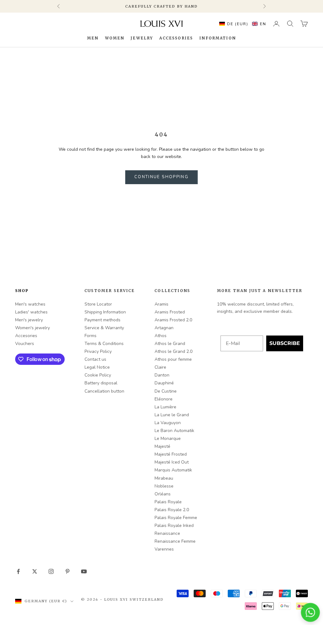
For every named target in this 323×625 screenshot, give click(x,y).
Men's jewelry (29, 320)
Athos (161, 336)
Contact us (95, 359)
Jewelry (142, 38)
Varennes (164, 549)
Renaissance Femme (175, 541)
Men (92, 38)
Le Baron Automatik (174, 431)
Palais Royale (168, 502)
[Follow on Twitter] (35, 571)
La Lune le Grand (172, 415)
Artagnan (164, 328)
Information (217, 38)
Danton (162, 375)
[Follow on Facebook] (18, 571)
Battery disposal (101, 383)
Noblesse (164, 486)
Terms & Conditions (104, 344)
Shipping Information (105, 312)
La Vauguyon (168, 423)
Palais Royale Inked (174, 526)
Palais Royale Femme (176, 518)
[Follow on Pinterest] (67, 571)
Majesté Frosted (171, 454)
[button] (241, 24)
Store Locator (98, 304)
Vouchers (24, 344)
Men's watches (30, 304)
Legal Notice (97, 367)
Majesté (162, 446)
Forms (91, 336)
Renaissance (167, 533)
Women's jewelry (32, 328)
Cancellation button (104, 391)
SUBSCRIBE (284, 343)
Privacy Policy (98, 351)
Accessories (176, 38)
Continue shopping (161, 177)
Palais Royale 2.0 (172, 510)
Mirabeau (164, 478)
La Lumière (165, 407)
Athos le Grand (170, 344)
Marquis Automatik (173, 470)
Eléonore (164, 399)
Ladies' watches (31, 312)
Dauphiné (164, 383)
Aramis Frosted (170, 312)
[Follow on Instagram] (51, 571)
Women (115, 38)
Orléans (163, 494)
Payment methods (102, 320)
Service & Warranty (104, 328)
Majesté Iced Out (172, 462)
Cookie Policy (98, 375)
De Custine (166, 391)
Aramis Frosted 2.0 (173, 320)
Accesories (26, 336)
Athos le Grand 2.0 (173, 351)
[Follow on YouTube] (84, 571)
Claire (160, 367)
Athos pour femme (173, 359)
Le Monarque (168, 438)
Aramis (161, 304)
